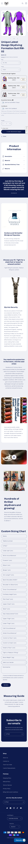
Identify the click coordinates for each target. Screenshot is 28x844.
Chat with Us (20, 840)
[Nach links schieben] (10, 38)
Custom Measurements (9, 768)
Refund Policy (6, 781)
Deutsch (13, 826)
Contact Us (6, 761)
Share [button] (4, 136)
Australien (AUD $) (13, 818)
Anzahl (3, 120)
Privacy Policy (6, 788)
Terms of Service (7, 785)
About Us (5, 757)
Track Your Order (7, 764)
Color (2, 66)
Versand (3, 57)
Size (2, 59)
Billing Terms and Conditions (10, 792)
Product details (23, 79)
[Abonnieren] (22, 734)
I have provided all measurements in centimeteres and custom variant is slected (13, 677)
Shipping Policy (7, 778)
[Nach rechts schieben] (17, 38)
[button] (2, 3)
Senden (6, 685)
